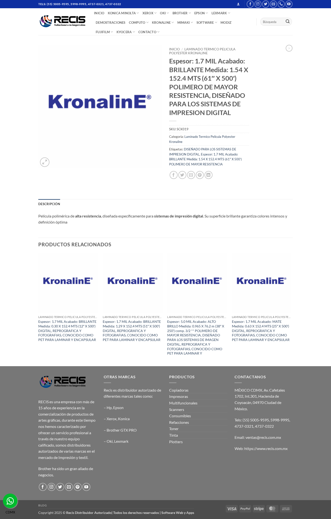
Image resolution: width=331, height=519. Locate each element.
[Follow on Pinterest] (78, 487)
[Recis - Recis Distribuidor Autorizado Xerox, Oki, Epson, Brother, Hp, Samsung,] (62, 21)
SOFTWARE (205, 22)
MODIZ (226, 22)
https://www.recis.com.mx (266, 448)
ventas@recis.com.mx (263, 437)
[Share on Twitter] (182, 175)
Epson (118, 407)
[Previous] (38, 309)
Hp (109, 407)
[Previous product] (289, 48)
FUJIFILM (103, 32)
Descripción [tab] (49, 204)
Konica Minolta (122, 13)
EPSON (199, 13)
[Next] (291, 309)
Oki (110, 441)
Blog (42, 505)
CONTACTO (147, 32)
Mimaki (183, 22)
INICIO (99, 13)
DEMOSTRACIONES (111, 22)
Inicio (174, 49)
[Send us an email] (273, 4)
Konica (124, 418)
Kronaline (161, 22)
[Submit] (288, 22)
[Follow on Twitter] (265, 4)
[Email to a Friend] (191, 175)
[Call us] (281, 4)
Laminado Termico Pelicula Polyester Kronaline (202, 51)
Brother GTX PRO (122, 430)
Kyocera (124, 32)
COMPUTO (137, 22)
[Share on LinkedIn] (209, 175)
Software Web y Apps (177, 513)
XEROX (147, 13)
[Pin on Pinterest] (200, 175)
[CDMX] (10, 501)
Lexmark (121, 441)
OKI (163, 13)
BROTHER (180, 13)
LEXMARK (219, 13)
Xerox (112, 418)
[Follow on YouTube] (288, 4)
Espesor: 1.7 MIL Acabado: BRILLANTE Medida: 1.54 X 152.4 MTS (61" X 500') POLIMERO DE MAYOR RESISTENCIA (205, 159)
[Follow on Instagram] (257, 4)
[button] (238, 4)
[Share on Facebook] (174, 175)
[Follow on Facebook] (250, 4)
